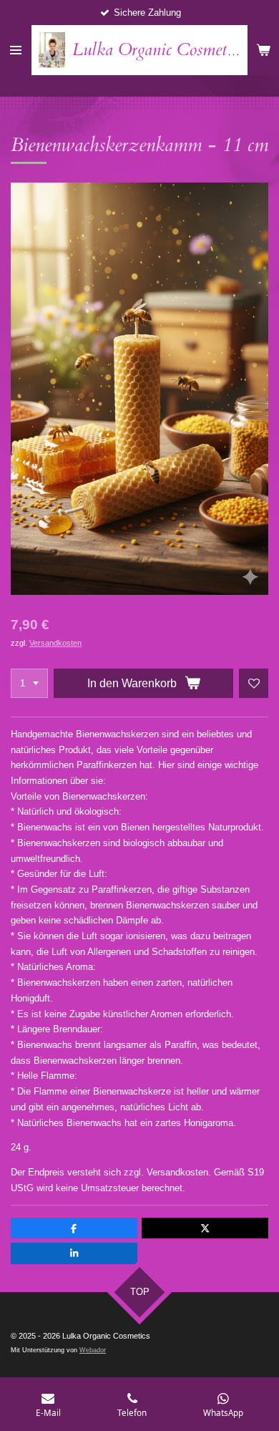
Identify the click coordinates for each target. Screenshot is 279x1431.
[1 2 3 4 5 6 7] (29, 683)
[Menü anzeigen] (15, 50)
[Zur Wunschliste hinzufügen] (253, 683)
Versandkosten (55, 643)
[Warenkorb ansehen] (263, 50)
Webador (92, 1350)
